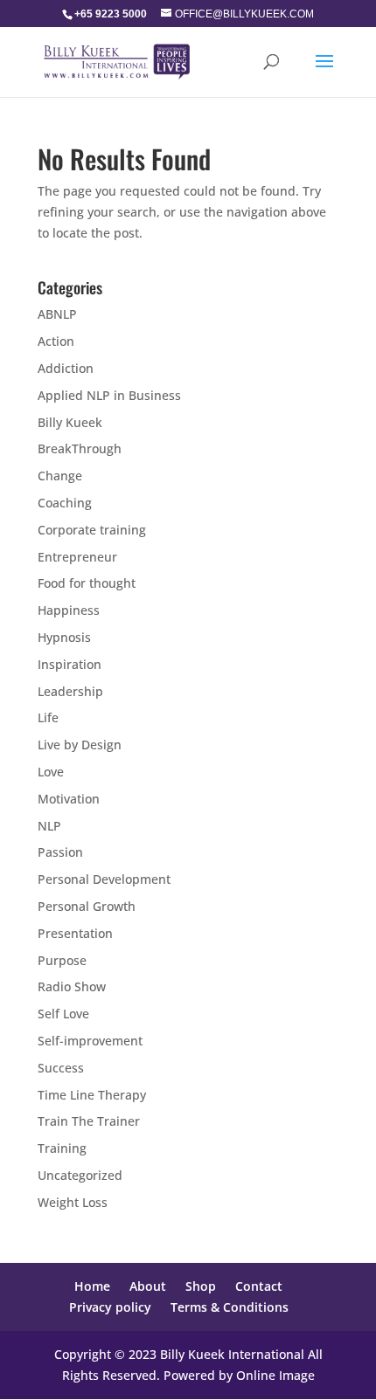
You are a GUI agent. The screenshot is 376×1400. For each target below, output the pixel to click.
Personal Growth (87, 906)
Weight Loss (73, 1202)
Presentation (75, 933)
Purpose (62, 960)
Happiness (69, 610)
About (147, 1286)
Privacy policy (110, 1307)
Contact (258, 1286)
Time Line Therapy (92, 1094)
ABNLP (57, 314)
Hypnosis (64, 637)
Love (51, 771)
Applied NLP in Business (109, 395)
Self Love (63, 1013)
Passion (60, 852)
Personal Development (104, 879)
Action (56, 341)
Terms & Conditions (230, 1307)
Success (61, 1067)
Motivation (69, 798)
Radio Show (72, 986)
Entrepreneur (77, 556)
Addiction (66, 368)
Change (60, 475)
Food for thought (87, 583)
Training (62, 1148)
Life (48, 717)
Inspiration (69, 664)
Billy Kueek (70, 422)
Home (92, 1286)
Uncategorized (80, 1175)
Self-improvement (90, 1040)
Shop (200, 1286)
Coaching (65, 502)
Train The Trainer (89, 1121)
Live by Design (80, 744)
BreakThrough (80, 448)
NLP (49, 825)
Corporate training (92, 529)
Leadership (70, 691)
